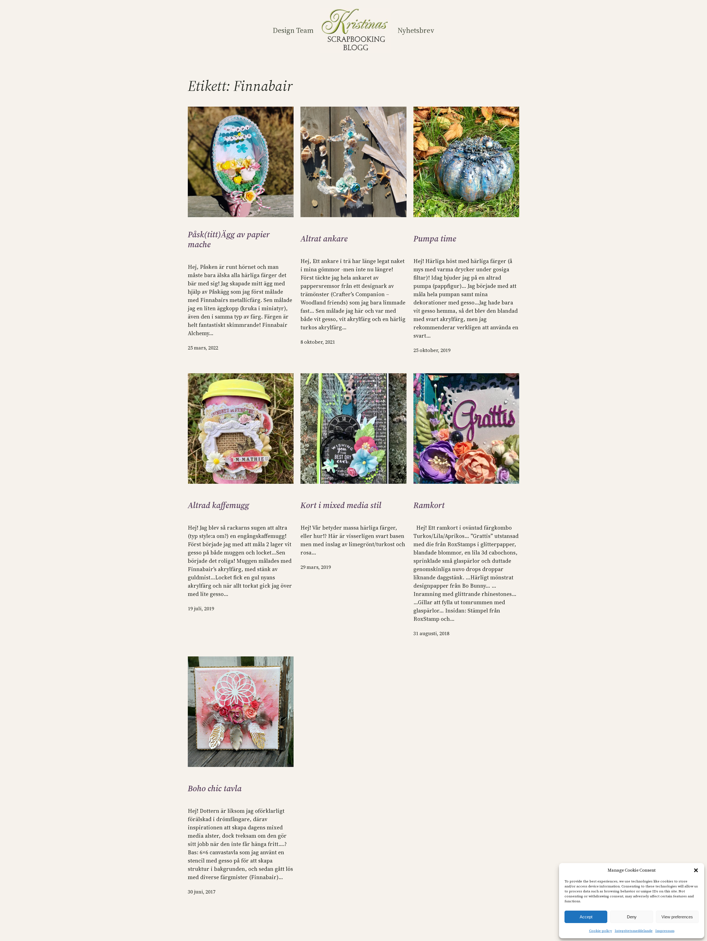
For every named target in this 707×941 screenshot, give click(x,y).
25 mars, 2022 (203, 347)
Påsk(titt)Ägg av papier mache (229, 239)
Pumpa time (434, 239)
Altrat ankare (324, 239)
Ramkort (429, 505)
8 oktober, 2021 (317, 341)
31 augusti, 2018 (431, 633)
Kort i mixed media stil (340, 505)
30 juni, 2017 (201, 891)
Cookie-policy (600, 931)
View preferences (677, 916)
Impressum (664, 931)
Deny (632, 916)
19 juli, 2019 (201, 608)
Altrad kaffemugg (218, 505)
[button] (696, 870)
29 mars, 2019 (315, 567)
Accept (586, 916)
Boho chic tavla (215, 788)
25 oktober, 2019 (431, 350)
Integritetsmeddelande (634, 931)
